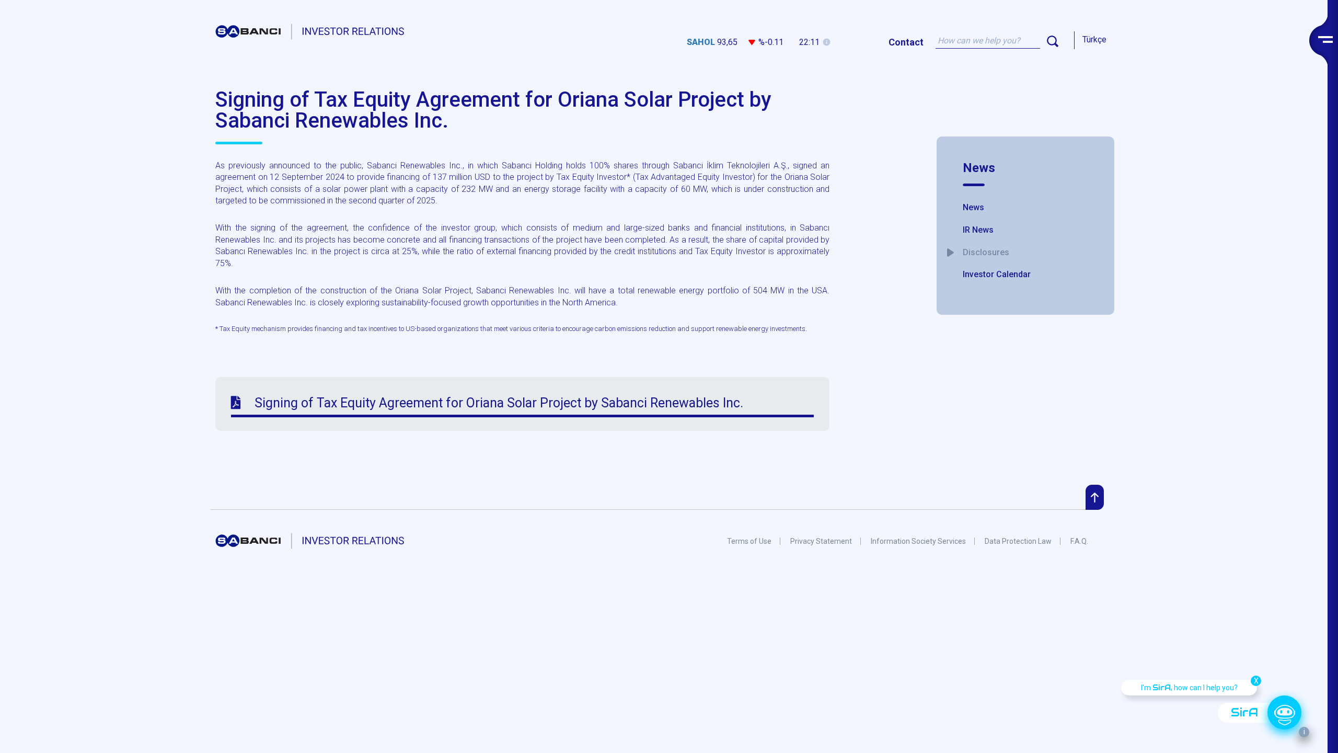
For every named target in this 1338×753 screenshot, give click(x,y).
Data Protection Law (1018, 541)
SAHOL (701, 42)
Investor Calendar (997, 274)
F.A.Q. (1079, 541)
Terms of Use (749, 541)
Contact (906, 42)
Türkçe (1094, 39)
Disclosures (986, 252)
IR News (978, 230)
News (979, 168)
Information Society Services (918, 541)
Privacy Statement (821, 541)
